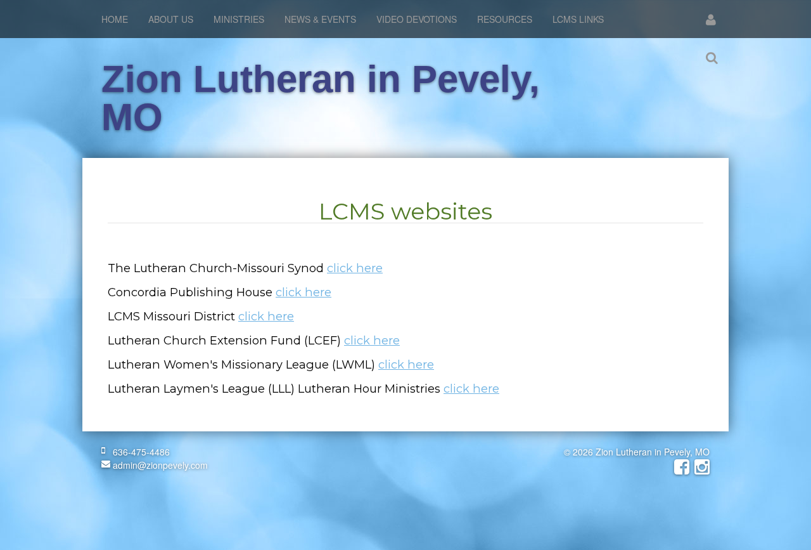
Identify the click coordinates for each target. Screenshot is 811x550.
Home (114, 19)
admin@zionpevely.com (159, 465)
